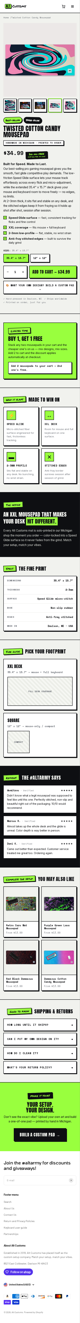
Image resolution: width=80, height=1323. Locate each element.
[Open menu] (72, 6)
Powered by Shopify (33, 1312)
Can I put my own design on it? (33, 1039)
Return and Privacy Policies (19, 1221)
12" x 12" (40, 258)
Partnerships (11, 1233)
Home (6, 17)
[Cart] (63, 6)
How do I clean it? (22, 1053)
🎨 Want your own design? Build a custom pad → (40, 287)
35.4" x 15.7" (16, 258)
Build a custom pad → (40, 1135)
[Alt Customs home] (16, 6)
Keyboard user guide (15, 1227)
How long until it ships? (28, 1025)
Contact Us (10, 1214)
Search (8, 1201)
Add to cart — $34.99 (51, 272)
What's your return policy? (29, 1067)
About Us (9, 1208)
